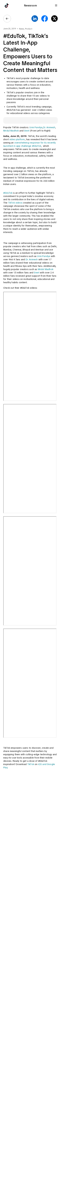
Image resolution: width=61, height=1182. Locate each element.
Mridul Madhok (11, 130)
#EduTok (7, 193)
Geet (26, 130)
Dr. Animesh (49, 127)
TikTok (30, 764)
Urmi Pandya (35, 127)
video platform (17, 139)
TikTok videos (15, 202)
